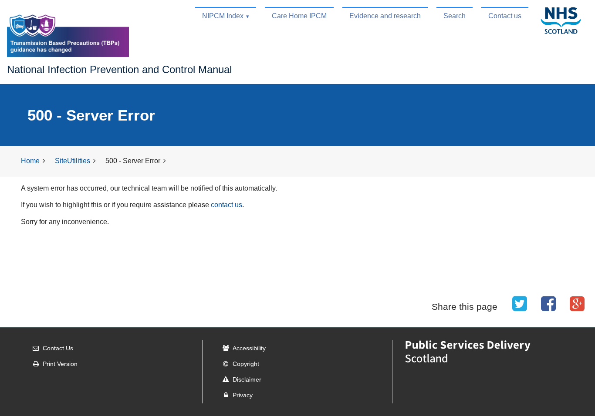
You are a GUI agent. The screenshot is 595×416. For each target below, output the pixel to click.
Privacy (243, 395)
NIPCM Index (222, 16)
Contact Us (58, 348)
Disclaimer (247, 379)
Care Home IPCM (299, 16)
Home (30, 160)
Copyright (246, 363)
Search (454, 16)
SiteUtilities (72, 160)
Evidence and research (385, 16)
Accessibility (249, 348)
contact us (226, 204)
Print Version (60, 363)
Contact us (504, 16)
